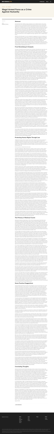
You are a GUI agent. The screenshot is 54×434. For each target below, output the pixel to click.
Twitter (46, 418)
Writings (20, 421)
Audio (29, 416)
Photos (20, 420)
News (20, 418)
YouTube (46, 419)
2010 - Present (8, 6)
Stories (20, 422)
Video (29, 418)
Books (29, 419)
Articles (3, 6)
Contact (29, 420)
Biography (20, 419)
